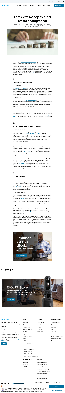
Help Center (25, 362)
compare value (26, 151)
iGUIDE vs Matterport (28, 347)
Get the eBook (21, 255)
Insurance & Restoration (42, 376)
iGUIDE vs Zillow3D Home (29, 353)
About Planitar (40, 322)
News (52, 334)
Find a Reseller (40, 331)
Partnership (39, 329)
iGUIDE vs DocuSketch (28, 349)
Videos (52, 329)
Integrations (25, 334)
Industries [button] (25, 5)
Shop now (11, 299)
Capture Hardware (27, 336)
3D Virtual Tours (26, 324)
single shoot (22, 163)
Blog (52, 324)
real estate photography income (28, 62)
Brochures (53, 331)
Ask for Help (26, 364)
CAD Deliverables (27, 327)
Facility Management (42, 362)
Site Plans (25, 331)
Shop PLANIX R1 (59, 5)
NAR (43, 89)
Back (4, 11)
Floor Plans (25, 322)
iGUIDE (33, 72)
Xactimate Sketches (27, 329)
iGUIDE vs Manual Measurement (30, 356)
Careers (39, 327)
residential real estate (20, 88)
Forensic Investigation (42, 378)
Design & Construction (42, 373)
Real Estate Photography (43, 369)
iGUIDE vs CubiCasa (27, 351)
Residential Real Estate (42, 366)
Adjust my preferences (56, 390)
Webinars (53, 327)
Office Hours (40, 324)
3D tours (22, 198)
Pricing (39, 5)
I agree (56, 386)
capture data (18, 186)
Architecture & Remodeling (43, 371)
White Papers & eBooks (57, 336)
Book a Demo (46, 5)
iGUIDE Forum (26, 366)
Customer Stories (55, 322)
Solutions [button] (17, 5)
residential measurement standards (33, 133)
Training (24, 369)
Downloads (54, 340)
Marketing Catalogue (56, 338)
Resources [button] (32, 5)
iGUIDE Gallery (26, 340)
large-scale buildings (31, 100)
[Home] (5, 5)
